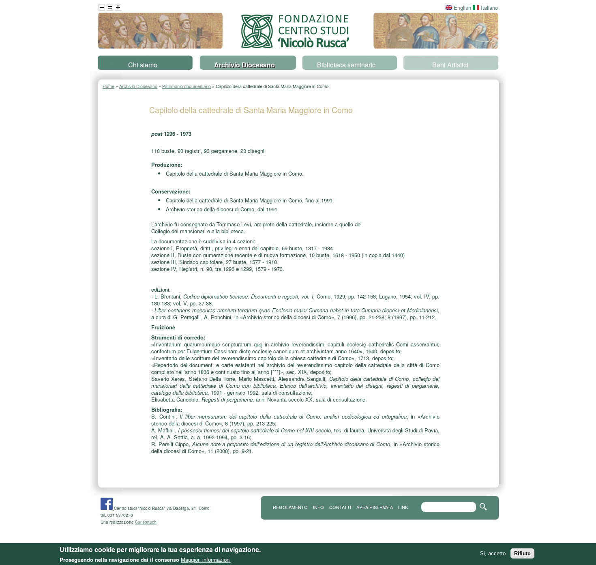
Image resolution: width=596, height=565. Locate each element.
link (403, 507)
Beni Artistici (450, 64)
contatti (340, 507)
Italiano (488, 7)
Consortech (146, 522)
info (318, 507)
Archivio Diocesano (244, 64)
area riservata (374, 507)
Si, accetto (493, 553)
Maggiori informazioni (206, 560)
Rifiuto (522, 553)
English (461, 7)
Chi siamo (142, 64)
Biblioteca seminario (346, 64)
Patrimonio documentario (186, 86)
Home (108, 86)
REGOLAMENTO (290, 507)
